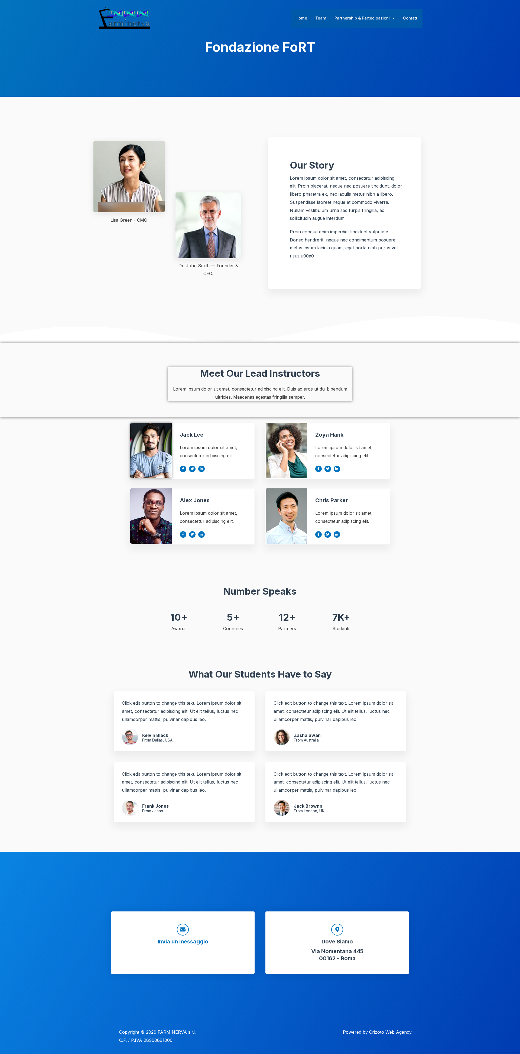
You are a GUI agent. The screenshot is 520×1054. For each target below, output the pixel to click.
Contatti (410, 18)
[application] (392, 18)
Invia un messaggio (183, 941)
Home (301, 18)
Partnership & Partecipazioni (362, 18)
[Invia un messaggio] (183, 930)
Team (320, 18)
